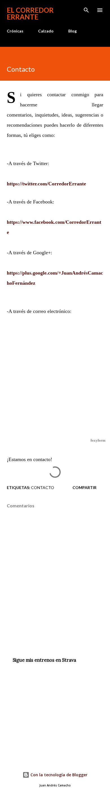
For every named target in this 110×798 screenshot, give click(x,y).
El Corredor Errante (30, 13)
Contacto (42, 487)
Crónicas (15, 30)
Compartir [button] (84, 487)
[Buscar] (86, 10)
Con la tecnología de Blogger (58, 774)
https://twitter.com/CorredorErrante (46, 184)
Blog (72, 30)
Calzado (46, 30)
